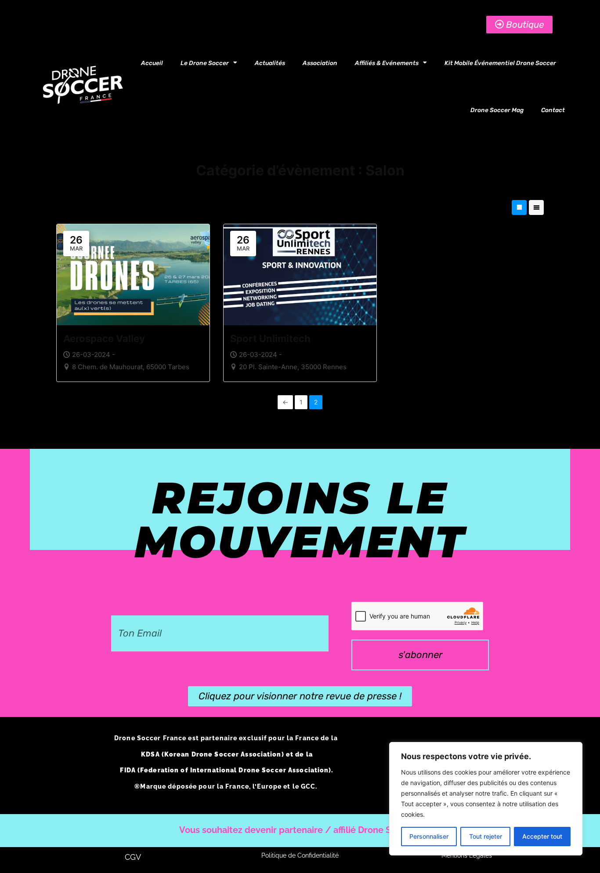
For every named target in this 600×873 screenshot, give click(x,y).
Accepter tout (542, 836)
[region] (485, 798)
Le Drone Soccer (205, 62)
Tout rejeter (485, 836)
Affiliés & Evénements (387, 62)
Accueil (152, 62)
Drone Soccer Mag (497, 109)
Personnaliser (428, 836)
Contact (553, 109)
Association (320, 62)
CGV (133, 857)
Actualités (270, 62)
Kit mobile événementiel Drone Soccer (500, 62)
